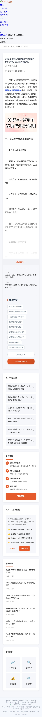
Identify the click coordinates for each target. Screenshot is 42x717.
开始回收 (21, 496)
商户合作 (3, 15)
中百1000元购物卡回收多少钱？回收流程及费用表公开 (21, 286)
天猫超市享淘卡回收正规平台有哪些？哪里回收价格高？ (20, 276)
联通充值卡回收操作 (15, 322)
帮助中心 (3, 35)
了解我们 (13, 548)
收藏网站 (20, 35)
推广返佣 (3, 12)
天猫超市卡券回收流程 (16, 347)
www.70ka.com (34, 711)
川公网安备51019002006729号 (22, 704)
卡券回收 (3, 8)
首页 (2, 5)
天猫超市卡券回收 (14, 342)
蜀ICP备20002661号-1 (13, 702)
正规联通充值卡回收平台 (16, 317)
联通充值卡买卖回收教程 (16, 332)
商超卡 (26, 46)
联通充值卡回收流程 (15, 307)
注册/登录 (4, 25)
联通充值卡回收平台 (15, 327)
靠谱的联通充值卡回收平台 (17, 312)
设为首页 (12, 35)
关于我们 (3, 22)
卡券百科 (3, 18)
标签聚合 (24, 714)
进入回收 (24, 548)
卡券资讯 (19, 46)
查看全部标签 (20, 361)
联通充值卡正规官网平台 (16, 337)
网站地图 (17, 714)
